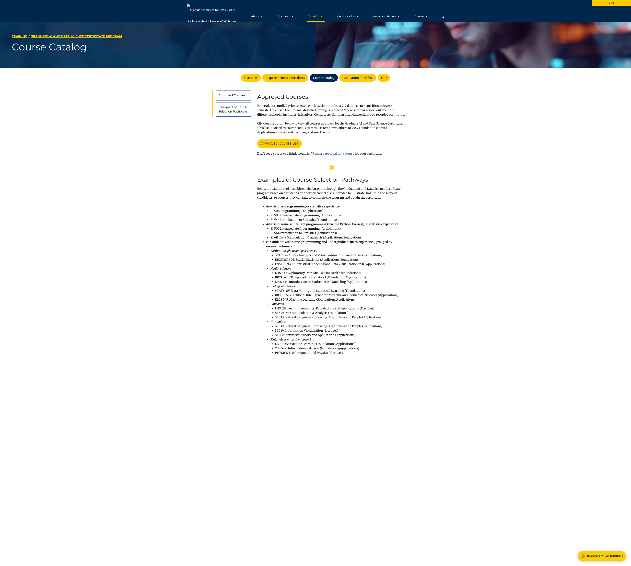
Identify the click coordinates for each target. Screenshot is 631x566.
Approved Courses (231, 95)
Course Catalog (324, 78)
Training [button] (313, 16)
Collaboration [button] (346, 16)
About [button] (255, 16)
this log (398, 114)
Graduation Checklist (358, 78)
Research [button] (284, 16)
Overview (250, 78)
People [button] (419, 16)
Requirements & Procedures (285, 78)
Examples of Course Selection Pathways (233, 109)
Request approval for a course (333, 153)
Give (612, 2)
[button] (442, 16)
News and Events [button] (384, 16)
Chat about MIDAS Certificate (602, 556)
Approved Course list (279, 143)
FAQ (384, 78)
